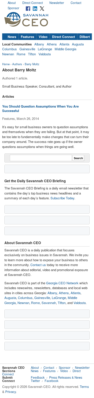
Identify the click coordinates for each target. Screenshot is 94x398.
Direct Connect (32, 2)
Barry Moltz (32, 64)
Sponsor (13, 8)
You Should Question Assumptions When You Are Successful (40, 108)
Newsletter (56, 2)
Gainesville (27, 49)
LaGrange (45, 49)
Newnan (8, 54)
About (12, 2)
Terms (84, 386)
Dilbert (85, 36)
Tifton (32, 54)
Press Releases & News (65, 377)
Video (43, 36)
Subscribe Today (62, 198)
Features (27, 36)
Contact (76, 2)
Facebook (51, 380)
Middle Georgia (65, 49)
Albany (39, 44)
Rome (21, 54)
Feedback (38, 377)
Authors (17, 64)
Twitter (35, 380)
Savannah (49, 302)
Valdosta (44, 54)
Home (6, 64)
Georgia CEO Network (62, 283)
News (12, 36)
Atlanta (64, 44)
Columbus (9, 49)
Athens (52, 44)
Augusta (78, 44)
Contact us (38, 264)
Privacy (10, 391)
